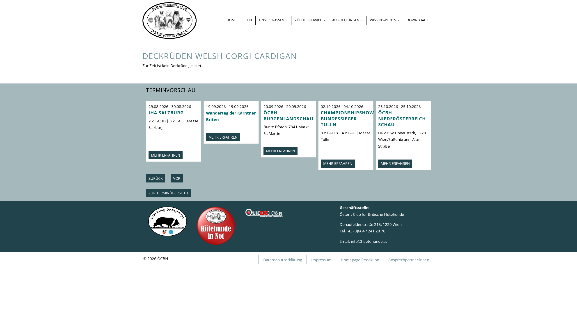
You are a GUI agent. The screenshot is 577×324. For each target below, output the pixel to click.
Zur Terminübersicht (169, 193)
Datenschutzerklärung (282, 259)
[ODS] (264, 211)
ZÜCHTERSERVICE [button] (309, 20)
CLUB (247, 20)
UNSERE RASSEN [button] (272, 20)
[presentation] (155, 178)
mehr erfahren (165, 155)
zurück (156, 178)
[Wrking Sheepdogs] (167, 221)
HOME (231, 20)
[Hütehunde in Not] (216, 225)
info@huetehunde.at (369, 241)
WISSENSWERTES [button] (383, 20)
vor (176, 178)
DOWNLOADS (417, 20)
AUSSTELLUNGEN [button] (346, 20)
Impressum (321, 259)
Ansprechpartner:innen (408, 259)
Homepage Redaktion (360, 259)
